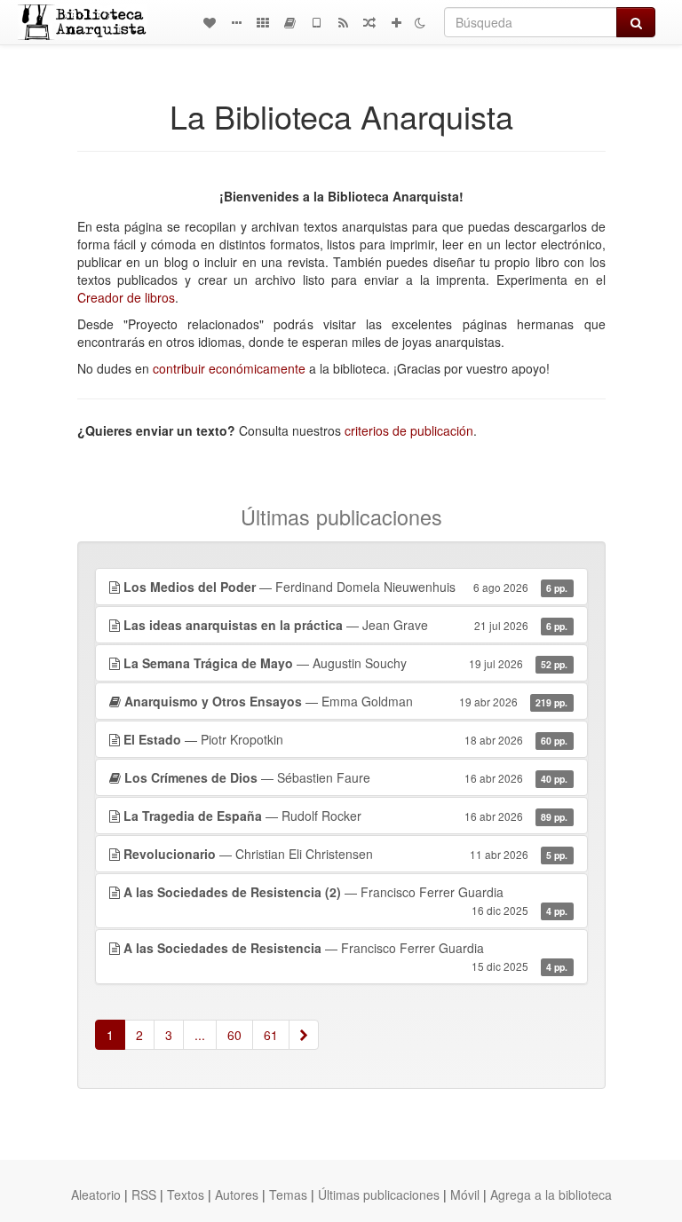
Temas (288, 1194)
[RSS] (342, 22)
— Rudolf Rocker (345, 815)
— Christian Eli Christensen (345, 854)
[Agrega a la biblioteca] (396, 22)
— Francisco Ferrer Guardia (345, 900)
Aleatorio (96, 1194)
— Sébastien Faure (346, 777)
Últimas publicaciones (379, 1194)
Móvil (465, 1194)
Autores (236, 1194)
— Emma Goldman (346, 701)
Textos (185, 1194)
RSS (143, 1194)
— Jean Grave (345, 625)
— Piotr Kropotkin (345, 739)
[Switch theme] (420, 22)
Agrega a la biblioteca (551, 1194)
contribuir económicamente (229, 368)
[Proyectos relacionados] (263, 22)
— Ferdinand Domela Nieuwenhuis (345, 586)
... (199, 1035)
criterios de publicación (409, 430)
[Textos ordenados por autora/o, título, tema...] (209, 22)
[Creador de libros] (289, 22)
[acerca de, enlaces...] (236, 22)
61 (271, 1035)
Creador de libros (126, 297)
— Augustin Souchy (345, 663)
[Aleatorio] (369, 22)
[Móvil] (316, 22)
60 (234, 1035)
